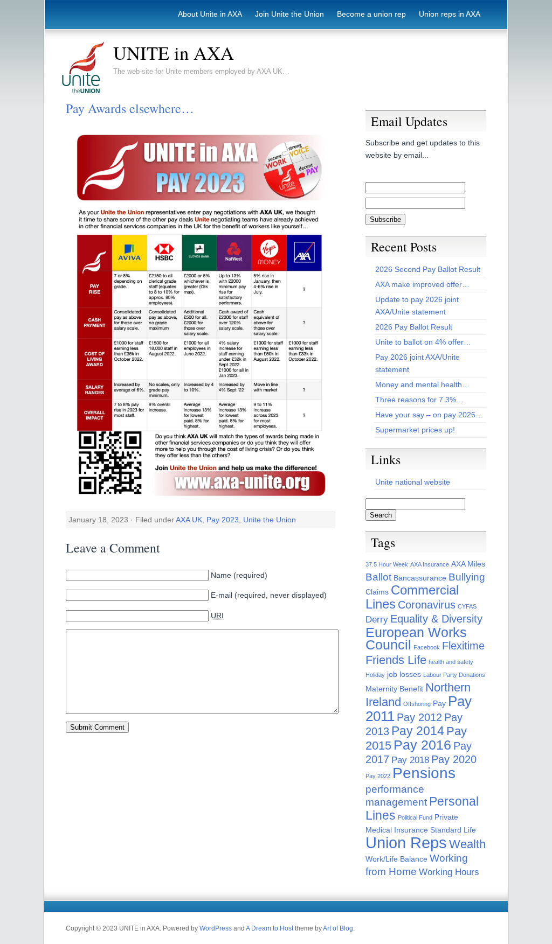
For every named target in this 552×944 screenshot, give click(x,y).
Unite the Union (269, 519)
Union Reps (406, 842)
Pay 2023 (222, 519)
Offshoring (417, 704)
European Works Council (416, 638)
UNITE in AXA (173, 52)
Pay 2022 (377, 776)
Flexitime (463, 646)
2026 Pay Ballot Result (413, 327)
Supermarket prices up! (415, 429)
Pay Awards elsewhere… (130, 108)
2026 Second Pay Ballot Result (427, 269)
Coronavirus (427, 605)
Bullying (466, 577)
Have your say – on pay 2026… (429, 414)
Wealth (467, 844)
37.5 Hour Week (386, 564)
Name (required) (239, 575)
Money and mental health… (422, 384)
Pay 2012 (419, 717)
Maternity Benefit (394, 688)
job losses (404, 674)
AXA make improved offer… (422, 284)
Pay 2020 (454, 759)
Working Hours (449, 872)
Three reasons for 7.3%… (419, 399)
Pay (439, 703)
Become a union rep (371, 14)
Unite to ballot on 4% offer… (423, 342)
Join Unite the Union (289, 14)
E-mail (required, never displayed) (269, 595)
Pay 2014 (417, 731)
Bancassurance (420, 578)
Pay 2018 (410, 760)
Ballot (378, 577)
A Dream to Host (269, 928)
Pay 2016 (422, 745)
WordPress (215, 928)
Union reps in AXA (449, 14)
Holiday (375, 675)
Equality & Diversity (436, 619)
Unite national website (412, 482)
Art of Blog (338, 928)
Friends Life (395, 660)
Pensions (424, 773)
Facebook (426, 647)
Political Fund (415, 817)
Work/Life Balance (396, 859)
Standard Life (453, 830)
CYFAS (467, 606)
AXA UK (189, 519)
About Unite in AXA (210, 14)
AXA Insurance (429, 564)
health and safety (451, 662)
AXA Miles (468, 564)
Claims (377, 592)
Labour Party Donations (454, 675)
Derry (376, 619)
